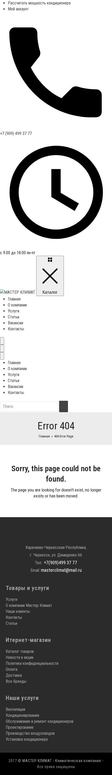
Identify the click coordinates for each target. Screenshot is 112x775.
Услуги (13, 310)
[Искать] (63, 406)
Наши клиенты (18, 611)
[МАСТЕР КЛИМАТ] (18, 292)
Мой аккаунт (18, 8)
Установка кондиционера (27, 739)
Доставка (14, 675)
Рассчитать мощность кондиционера (39, 3)
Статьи (13, 316)
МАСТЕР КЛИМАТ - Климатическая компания (61, 761)
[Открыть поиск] (2, 341)
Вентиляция (15, 709)
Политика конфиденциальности (32, 663)
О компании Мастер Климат (29, 605)
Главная (14, 299)
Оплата (11, 669)
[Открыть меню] (2, 348)
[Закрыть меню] (2, 356)
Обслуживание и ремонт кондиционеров (39, 721)
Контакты (16, 328)
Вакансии (15, 322)
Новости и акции (19, 657)
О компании (17, 305)
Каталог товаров (20, 651)
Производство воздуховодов (30, 733)
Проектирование (20, 727)
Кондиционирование (22, 715)
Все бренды (16, 681)
